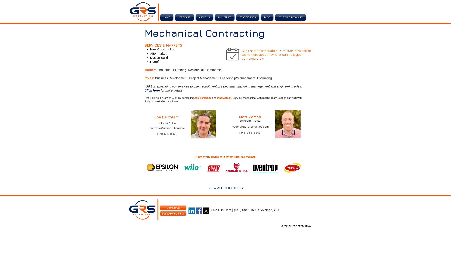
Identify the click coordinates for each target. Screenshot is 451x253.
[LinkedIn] (192, 210)
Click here (249, 51)
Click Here (152, 90)
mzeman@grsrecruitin (246, 126)
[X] (206, 210)
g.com (265, 126)
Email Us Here (221, 210)
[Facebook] (199, 210)
